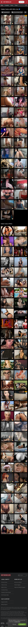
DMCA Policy (4, 587)
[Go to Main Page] (8, 1)
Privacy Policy (4, 582)
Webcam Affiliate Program (19, 587)
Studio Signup (17, 584)
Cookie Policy (17, 621)
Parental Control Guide (6, 592)
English (21, 575)
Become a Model (17, 582)
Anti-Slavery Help (5, 594)
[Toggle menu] (1, 2)
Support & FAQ (4, 602)
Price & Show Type (18, 12)
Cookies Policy (4, 589)
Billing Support (4, 604)
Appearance (6, 12)
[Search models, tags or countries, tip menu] (26, 5)
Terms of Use (4, 584)
